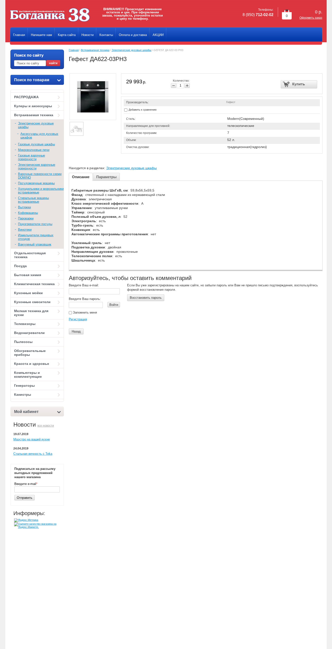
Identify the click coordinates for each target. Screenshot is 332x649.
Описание (80, 177)
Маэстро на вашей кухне (31, 439)
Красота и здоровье (31, 364)
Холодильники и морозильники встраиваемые (41, 190)
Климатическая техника (34, 284)
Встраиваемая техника (33, 115)
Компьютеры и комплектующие (28, 374)
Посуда (20, 266)
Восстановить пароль (146, 297)
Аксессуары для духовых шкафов (39, 135)
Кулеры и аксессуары (33, 106)
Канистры (22, 394)
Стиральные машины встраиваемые (33, 199)
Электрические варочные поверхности (36, 166)
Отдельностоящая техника (30, 255)
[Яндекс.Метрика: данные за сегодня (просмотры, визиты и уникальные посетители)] (26, 520)
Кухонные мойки (28, 293)
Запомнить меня (84, 312)
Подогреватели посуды (35, 224)
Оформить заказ (310, 17)
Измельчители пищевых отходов (35, 237)
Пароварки (26, 218)
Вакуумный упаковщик (34, 244)
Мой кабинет (26, 412)
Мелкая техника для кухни (31, 313)
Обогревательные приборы (30, 353)
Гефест (230, 102)
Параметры (106, 177)
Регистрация (78, 319)
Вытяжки (24, 207)
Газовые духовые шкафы (36, 144)
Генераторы (24, 385)
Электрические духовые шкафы (36, 125)
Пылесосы (23, 342)
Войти (113, 305)
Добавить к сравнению (142, 109)
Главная (74, 50)
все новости (45, 425)
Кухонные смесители (32, 302)
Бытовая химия (27, 275)
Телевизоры (24, 324)
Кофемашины (28, 213)
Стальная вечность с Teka (32, 454)
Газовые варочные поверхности (31, 157)
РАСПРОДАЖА (26, 97)
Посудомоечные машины (36, 183)
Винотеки (25, 229)
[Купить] (299, 84)
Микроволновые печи (33, 150)
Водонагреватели (29, 333)
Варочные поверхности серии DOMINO (39, 175)
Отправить (24, 498)
